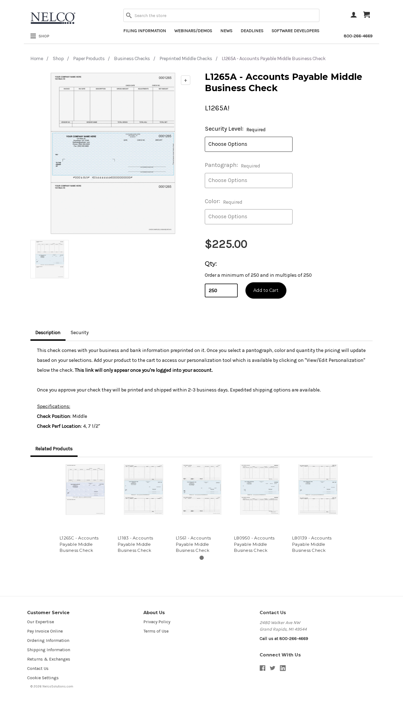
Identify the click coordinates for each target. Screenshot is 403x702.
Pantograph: (232, 165)
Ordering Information (48, 640)
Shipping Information (48, 649)
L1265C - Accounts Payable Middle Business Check (78, 544)
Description (48, 332)
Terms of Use (156, 631)
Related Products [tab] (54, 449)
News (226, 30)
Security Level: (235, 129)
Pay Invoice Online (45, 631)
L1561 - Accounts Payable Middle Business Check (193, 544)
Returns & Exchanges (48, 659)
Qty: (211, 263)
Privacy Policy (156, 621)
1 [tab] (202, 558)
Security (79, 332)
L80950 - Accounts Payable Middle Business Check (254, 544)
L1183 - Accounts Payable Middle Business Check (135, 544)
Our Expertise (40, 621)
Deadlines (252, 30)
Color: (223, 201)
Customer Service (48, 612)
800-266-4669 (358, 35)
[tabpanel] (85, 509)
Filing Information (144, 30)
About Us (154, 612)
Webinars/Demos (193, 30)
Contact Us (38, 668)
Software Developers (295, 30)
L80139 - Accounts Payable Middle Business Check (311, 544)
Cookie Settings (43, 677)
